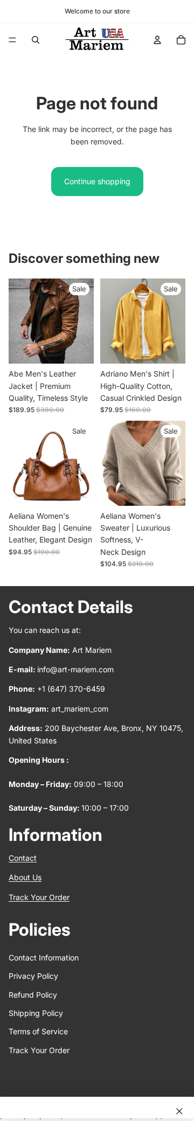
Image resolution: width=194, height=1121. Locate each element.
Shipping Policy (36, 1013)
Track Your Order (39, 897)
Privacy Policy (33, 976)
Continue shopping (97, 181)
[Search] (35, 40)
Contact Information (44, 957)
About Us (25, 877)
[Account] (157, 40)
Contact (23, 858)
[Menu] (12, 39)
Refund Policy (33, 994)
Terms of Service (38, 1031)
